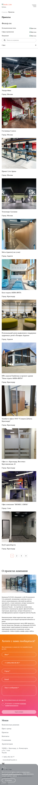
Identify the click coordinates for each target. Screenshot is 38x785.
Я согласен (8, 780)
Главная (4, 12)
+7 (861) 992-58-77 (8, 757)
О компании (6, 740)
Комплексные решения (10, 725)
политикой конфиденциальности (12, 774)
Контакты (5, 736)
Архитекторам (7, 744)
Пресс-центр (6, 729)
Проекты (5, 732)
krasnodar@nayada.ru (10, 760)
